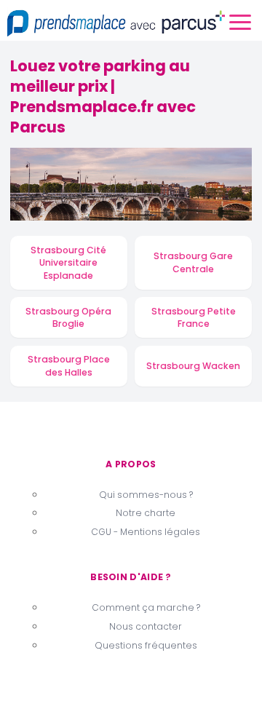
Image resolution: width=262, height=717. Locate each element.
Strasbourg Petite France (193, 317)
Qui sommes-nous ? (146, 494)
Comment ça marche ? (146, 607)
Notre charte (145, 513)
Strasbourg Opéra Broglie (68, 317)
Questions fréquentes (146, 645)
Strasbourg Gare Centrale (193, 262)
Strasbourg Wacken (193, 366)
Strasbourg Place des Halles (69, 366)
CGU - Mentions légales (145, 532)
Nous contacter (145, 626)
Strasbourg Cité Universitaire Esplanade (68, 263)
